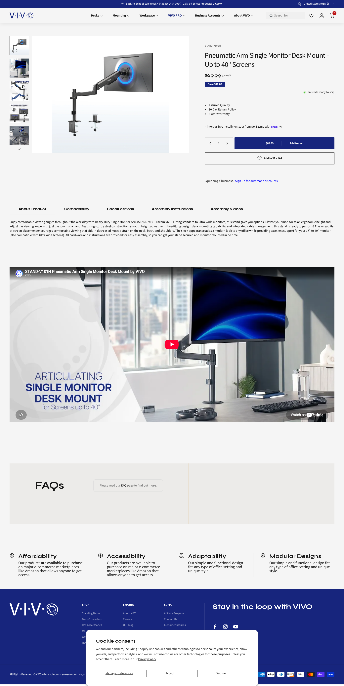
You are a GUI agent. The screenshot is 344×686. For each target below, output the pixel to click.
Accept (169, 673)
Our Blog (128, 625)
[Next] (178, 95)
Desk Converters (92, 619)
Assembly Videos (227, 209)
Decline (221, 673)
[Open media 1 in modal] (110, 94)
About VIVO (129, 613)
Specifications (120, 209)
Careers (127, 619)
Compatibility (76, 209)
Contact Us (170, 619)
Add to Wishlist (273, 158)
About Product (32, 209)
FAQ (123, 485)
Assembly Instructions (172, 209)
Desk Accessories (92, 625)
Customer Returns (175, 625)
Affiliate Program (174, 613)
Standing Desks (91, 613)
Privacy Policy (147, 659)
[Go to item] (19, 45)
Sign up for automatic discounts (256, 181)
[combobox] (316, 4)
